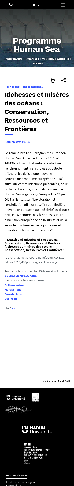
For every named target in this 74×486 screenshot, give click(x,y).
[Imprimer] (53, 80)
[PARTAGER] (64, 80)
